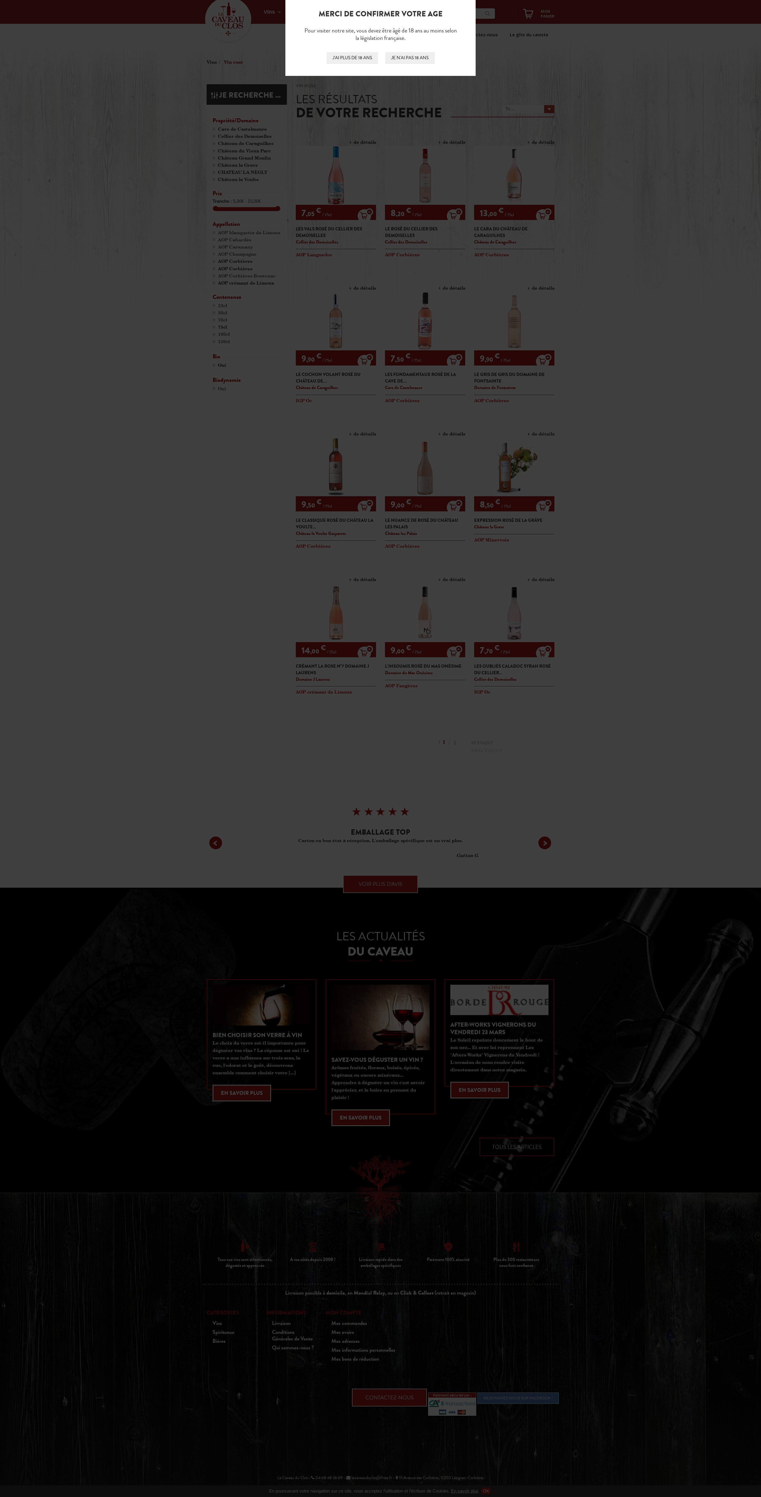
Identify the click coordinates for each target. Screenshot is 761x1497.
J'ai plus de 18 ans (352, 58)
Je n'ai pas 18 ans (410, 58)
